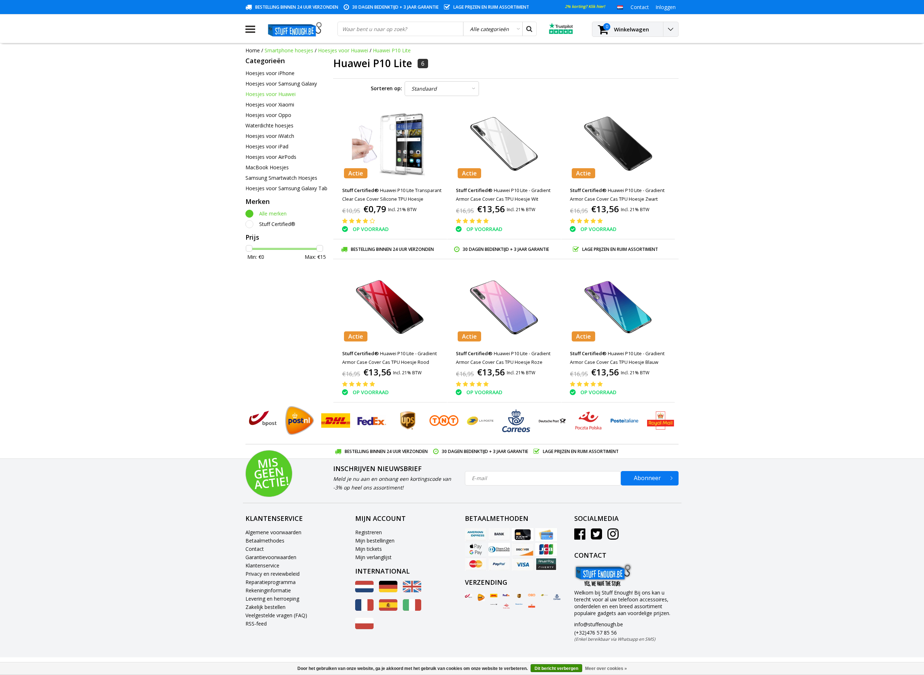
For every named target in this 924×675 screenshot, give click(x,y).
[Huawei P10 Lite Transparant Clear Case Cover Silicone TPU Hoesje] (390, 144)
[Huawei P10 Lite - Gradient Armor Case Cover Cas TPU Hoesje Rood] (390, 307)
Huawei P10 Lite (392, 50)
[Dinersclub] (499, 549)
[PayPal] (499, 564)
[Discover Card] (522, 549)
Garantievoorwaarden (270, 557)
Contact (254, 548)
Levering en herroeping (272, 598)
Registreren (368, 532)
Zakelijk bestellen (265, 607)
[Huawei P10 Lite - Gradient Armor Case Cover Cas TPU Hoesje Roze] (504, 307)
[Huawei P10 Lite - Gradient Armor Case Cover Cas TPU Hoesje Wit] (504, 144)
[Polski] (364, 627)
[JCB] (546, 549)
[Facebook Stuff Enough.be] (579, 536)
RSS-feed (256, 623)
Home (252, 50)
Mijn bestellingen (375, 540)
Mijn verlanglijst (373, 557)
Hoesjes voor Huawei (343, 50)
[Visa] (522, 564)
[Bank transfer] (499, 534)
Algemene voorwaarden (273, 532)
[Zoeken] (529, 28)
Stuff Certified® (277, 224)
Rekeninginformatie (268, 590)
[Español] (388, 608)
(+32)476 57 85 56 (614, 635)
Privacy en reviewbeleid (272, 573)
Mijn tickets (368, 548)
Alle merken (273, 213)
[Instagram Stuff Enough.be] (613, 536)
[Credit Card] (522, 534)
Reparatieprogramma (270, 582)
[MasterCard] (476, 564)
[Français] (364, 608)
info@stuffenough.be (598, 624)
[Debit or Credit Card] (546, 534)
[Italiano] (412, 608)
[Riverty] (546, 564)
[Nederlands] (620, 7)
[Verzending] (468, 596)
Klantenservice (262, 565)
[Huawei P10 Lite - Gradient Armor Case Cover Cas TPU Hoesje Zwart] (618, 144)
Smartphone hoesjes (289, 50)
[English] (412, 590)
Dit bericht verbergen (556, 668)
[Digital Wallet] (476, 549)
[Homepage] (296, 29)
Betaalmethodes (264, 540)
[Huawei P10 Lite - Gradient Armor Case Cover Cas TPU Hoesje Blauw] (618, 307)
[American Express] (476, 534)
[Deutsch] (388, 590)
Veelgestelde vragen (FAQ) (276, 615)
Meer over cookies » (606, 668)
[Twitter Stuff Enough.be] (596, 536)
